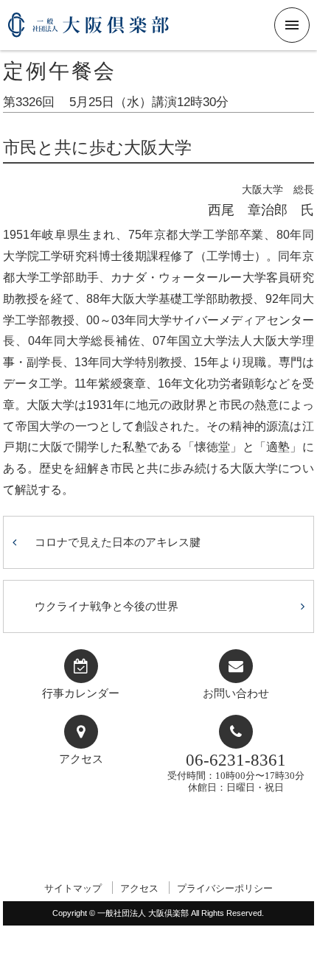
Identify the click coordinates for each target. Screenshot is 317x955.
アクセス (81, 759)
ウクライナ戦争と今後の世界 (106, 606)
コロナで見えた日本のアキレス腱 (118, 542)
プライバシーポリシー (225, 888)
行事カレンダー (80, 693)
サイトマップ (73, 888)
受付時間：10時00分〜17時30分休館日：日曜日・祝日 (235, 772)
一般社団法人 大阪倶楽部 (88, 30)
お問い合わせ (236, 693)
